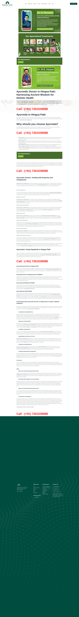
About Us (39, 3)
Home (26, 3)
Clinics (53, 3)
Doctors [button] (49, 3)
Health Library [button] (30, 3)
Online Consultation (44, 3)
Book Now (20, 62)
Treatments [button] (34, 3)
